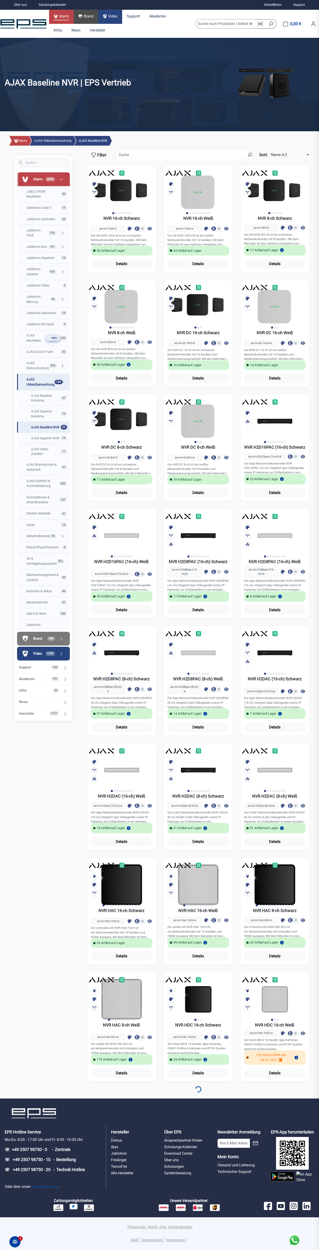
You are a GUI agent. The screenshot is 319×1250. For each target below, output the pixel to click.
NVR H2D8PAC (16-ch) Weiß (275, 561)
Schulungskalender (52, 5)
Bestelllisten (273, 5)
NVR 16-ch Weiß (198, 218)
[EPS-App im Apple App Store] (305, 1177)
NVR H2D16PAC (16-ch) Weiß (121, 561)
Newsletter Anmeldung (238, 1131)
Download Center (178, 1153)
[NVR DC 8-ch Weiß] (198, 421)
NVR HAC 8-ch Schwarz (275, 910)
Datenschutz (152, 1240)
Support (299, 5)
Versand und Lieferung (236, 1165)
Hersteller (120, 1131)
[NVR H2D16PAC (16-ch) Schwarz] (275, 421)
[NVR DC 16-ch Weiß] (275, 307)
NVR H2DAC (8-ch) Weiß (274, 796)
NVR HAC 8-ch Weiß (121, 1025)
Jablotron (119, 1153)
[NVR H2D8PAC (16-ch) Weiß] (275, 535)
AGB (134, 1240)
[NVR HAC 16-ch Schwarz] (121, 884)
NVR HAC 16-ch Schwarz (122, 910)
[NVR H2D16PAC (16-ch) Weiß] (121, 535)
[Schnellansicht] (149, 228)
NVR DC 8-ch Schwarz (121, 447)
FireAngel (118, 1160)
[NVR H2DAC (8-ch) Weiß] (275, 770)
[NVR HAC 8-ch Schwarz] (275, 884)
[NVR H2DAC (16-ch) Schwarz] (275, 653)
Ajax (114, 1147)
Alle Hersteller (122, 1173)
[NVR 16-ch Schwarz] (121, 192)
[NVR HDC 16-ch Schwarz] (198, 999)
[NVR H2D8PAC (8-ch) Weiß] (198, 653)
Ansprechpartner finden (183, 1140)
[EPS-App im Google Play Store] (282, 1177)
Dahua (116, 1140)
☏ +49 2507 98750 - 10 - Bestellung (40, 1159)
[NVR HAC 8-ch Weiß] (121, 999)
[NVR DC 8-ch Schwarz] (121, 421)
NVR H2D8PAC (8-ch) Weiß (198, 678)
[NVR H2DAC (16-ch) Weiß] (121, 770)
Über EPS (172, 1131)
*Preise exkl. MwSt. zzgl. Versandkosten (159, 1227)
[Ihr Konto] (313, 23)
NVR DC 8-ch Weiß (198, 447)
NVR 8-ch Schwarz (275, 218)
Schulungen (174, 1166)
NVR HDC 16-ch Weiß (274, 1025)
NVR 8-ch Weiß (121, 332)
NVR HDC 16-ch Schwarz (198, 1025)
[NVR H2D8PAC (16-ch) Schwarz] (198, 535)
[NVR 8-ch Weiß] (121, 307)
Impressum (175, 1240)
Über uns (20, 5)
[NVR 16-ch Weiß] (198, 192)
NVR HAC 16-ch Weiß (198, 910)
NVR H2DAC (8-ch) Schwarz (198, 796)
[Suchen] (271, 23)
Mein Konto (228, 1156)
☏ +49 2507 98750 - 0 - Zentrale (38, 1149)
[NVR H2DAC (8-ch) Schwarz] (198, 770)
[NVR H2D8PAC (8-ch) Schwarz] (121, 653)
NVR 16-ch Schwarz (121, 218)
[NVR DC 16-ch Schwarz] (198, 307)
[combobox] (225, 23)
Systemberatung (177, 1173)
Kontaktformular (45, 1186)
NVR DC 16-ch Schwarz (198, 332)
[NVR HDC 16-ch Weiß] (275, 999)
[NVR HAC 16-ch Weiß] (198, 884)
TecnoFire (119, 1166)
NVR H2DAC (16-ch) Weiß (121, 796)
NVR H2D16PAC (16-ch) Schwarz (274, 447)
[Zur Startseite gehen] (23, 24)
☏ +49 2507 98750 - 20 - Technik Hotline (45, 1169)
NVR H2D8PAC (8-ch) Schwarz (121, 678)
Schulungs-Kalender (180, 1147)
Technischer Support (234, 1171)
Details (121, 264)
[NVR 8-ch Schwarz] (275, 192)
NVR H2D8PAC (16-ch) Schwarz (198, 561)
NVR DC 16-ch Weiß (275, 332)
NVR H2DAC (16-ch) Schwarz (275, 678)
